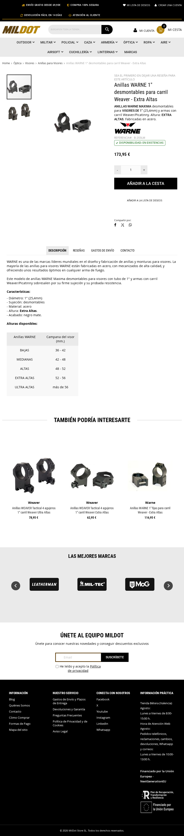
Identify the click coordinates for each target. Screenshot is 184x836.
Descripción (57, 250)
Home (6, 63)
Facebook (103, 699)
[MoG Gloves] (140, 586)
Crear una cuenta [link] (170, 5)
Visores (29, 63)
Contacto (127, 250)
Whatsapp (103, 730)
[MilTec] (92, 586)
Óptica (17, 63)
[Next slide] (168, 585)
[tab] (57, 250)
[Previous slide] (15, 585)
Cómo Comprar (19, 718)
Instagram (103, 718)
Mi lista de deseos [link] (138, 5)
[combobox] (80, 29)
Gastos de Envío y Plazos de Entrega (69, 701)
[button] (19, 112)
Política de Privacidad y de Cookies (70, 723)
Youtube (102, 711)
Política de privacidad (84, 668)
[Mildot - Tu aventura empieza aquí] (21, 30)
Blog (12, 699)
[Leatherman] (44, 586)
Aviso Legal (60, 731)
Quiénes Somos (19, 705)
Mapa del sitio (18, 730)
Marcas (130, 52)
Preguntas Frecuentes (67, 715)
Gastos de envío (102, 250)
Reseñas (79, 250)
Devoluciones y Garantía (69, 709)
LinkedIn (102, 724)
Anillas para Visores (50, 63)
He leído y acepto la (80, 668)
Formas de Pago (20, 724)
